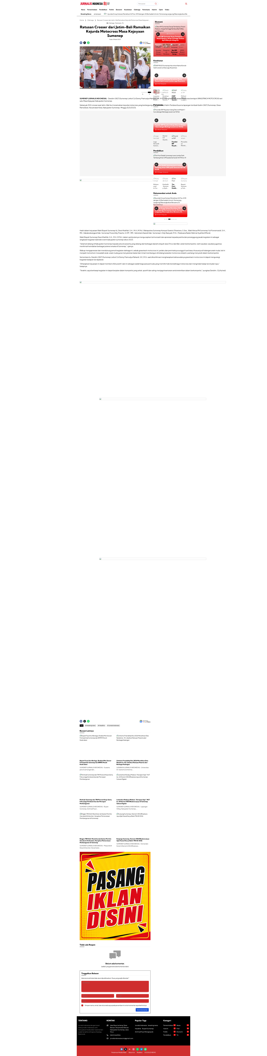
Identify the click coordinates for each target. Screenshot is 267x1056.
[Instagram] (133, 1049)
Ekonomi (171, 33)
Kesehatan (160, 205)
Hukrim (169, 1028)
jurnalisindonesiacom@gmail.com (121, 1038)
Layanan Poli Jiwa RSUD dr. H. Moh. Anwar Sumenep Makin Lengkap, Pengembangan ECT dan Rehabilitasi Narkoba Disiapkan (175, 98)
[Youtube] (129, 1049)
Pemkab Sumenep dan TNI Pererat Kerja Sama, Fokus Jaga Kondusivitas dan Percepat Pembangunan (96, 801)
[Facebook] (81, 42)
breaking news (91, 725)
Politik (169, 1032)
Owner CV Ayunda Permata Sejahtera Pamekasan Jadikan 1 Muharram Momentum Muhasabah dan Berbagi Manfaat (184, 138)
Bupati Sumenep (148, 1028)
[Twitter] (84, 42)
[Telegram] (141, 1049)
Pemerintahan (169, 1025)
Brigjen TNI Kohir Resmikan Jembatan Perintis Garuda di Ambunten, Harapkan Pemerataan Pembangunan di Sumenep (95, 841)
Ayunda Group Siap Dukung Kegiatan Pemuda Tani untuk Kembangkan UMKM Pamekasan (166, 52)
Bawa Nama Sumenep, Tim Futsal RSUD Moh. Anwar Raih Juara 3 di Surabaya (165, 98)
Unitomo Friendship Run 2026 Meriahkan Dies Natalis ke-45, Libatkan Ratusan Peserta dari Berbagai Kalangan (132, 762)
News (183, 1025)
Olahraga (111, 23)
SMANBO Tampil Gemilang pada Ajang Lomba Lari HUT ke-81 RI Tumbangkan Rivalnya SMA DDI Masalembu (168, 167)
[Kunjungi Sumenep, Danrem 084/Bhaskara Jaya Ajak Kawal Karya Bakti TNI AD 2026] (133, 824)
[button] (155, 3)
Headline (102, 725)
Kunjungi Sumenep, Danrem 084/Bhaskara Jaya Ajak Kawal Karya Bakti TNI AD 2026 (132, 840)
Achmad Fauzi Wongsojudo (144, 1032)
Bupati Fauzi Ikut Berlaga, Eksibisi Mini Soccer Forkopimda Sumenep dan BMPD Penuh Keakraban (95, 762)
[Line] (137, 1049)
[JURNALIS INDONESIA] (95, 3)
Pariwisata (118, 23)
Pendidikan (169, 1035)
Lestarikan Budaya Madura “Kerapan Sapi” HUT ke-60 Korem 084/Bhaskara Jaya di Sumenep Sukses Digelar (133, 801)
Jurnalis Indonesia (114, 725)
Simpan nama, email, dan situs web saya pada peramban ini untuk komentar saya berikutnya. (116, 1005)
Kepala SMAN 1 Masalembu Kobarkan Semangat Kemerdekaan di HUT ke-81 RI (166, 186)
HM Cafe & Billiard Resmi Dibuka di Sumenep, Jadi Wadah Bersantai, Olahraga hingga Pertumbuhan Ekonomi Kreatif (169, 125)
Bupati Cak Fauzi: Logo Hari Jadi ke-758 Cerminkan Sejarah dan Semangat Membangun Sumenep (166, 144)
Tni (123, 23)
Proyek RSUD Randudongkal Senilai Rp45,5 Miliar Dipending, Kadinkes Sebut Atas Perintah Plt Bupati (176, 14)
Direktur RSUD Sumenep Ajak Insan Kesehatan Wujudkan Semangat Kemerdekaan (184, 98)
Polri (183, 1028)
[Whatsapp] (88, 42)
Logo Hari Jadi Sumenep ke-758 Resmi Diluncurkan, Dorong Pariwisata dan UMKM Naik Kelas (175, 144)
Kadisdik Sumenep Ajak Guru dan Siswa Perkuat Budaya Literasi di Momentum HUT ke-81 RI (184, 186)
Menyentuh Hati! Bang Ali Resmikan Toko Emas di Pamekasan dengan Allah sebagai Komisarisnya (170, 38)
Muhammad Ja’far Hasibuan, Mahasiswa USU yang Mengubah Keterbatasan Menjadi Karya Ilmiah (175, 186)
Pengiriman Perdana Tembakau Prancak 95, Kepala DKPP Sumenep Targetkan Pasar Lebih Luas (182, 52)
